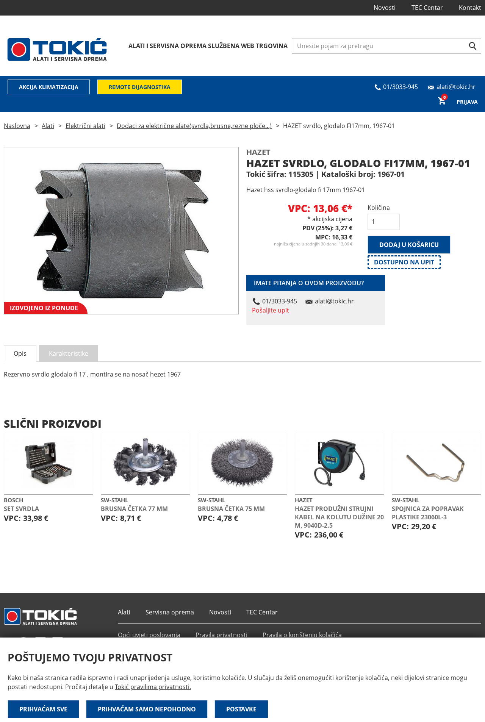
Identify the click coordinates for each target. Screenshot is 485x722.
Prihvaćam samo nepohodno (147, 709)
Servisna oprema (170, 612)
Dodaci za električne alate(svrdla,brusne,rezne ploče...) (194, 126)
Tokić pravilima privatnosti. (153, 687)
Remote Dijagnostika (140, 87)
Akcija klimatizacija (48, 87)
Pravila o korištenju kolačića (302, 635)
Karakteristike (68, 353)
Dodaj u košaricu (409, 245)
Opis (20, 353)
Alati (48, 126)
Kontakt (470, 7)
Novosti (385, 7)
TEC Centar (427, 7)
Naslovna (17, 126)
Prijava (467, 101)
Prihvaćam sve (43, 709)
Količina (379, 207)
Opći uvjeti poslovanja (149, 635)
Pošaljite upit (270, 310)
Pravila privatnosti (221, 635)
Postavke (241, 709)
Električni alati (85, 126)
